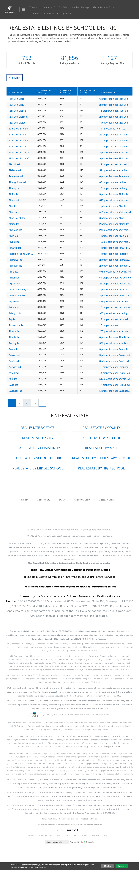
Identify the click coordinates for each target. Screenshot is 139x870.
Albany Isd (14, 188)
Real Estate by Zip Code (101, 437)
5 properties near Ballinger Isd (113, 391)
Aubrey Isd (14, 343)
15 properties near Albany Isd (113, 188)
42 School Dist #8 (18, 140)
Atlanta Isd (14, 337)
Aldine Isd (14, 194)
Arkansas (14, 307)
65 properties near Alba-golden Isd (112, 182)
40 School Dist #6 (18, 128)
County (67, 835)
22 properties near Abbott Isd (115, 164)
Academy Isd (16, 176)
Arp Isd (12, 319)
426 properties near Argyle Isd (113, 301)
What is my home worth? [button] (42, 7)
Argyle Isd (14, 301)
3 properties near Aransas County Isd (113, 289)
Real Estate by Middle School (37, 468)
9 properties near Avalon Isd (114, 355)
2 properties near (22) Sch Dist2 (113, 104)
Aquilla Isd (14, 283)
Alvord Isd (14, 241)
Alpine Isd (14, 224)
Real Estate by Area (101, 448)
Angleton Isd (15, 265)
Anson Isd (14, 277)
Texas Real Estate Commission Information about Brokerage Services (69, 824)
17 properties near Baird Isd (114, 384)
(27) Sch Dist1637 (18, 116)
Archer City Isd (17, 295)
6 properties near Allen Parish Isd (111, 218)
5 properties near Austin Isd (114, 349)
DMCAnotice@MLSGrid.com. (109, 746)
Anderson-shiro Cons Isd (20, 253)
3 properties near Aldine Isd (114, 194)
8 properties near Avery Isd (114, 361)
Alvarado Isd (15, 229)
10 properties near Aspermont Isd (109, 325)
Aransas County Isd (19, 289)
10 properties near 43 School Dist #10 (115, 146)
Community (95, 835)
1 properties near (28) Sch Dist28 (113, 122)
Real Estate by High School (101, 468)
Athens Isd (14, 331)
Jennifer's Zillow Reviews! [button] (42, 13)
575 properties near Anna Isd (115, 271)
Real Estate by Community (37, 448)
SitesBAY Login (106, 499)
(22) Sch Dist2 (16, 104)
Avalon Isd (14, 355)
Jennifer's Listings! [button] (79, 7)
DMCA (62, 499)
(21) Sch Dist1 (16, 98)
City (75, 835)
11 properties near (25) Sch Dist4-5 (114, 110)
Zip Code (84, 835)
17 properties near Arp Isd (113, 319)
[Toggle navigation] (23, 9)
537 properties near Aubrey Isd (114, 343)
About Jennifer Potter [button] (104, 7)
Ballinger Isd (15, 390)
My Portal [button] (66, 13)
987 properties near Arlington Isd (115, 313)
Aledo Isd (14, 200)
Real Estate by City (37, 437)
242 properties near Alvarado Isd (115, 230)
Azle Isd (13, 378)
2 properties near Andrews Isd (113, 259)
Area (105, 835)
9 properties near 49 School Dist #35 (114, 158)
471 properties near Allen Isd (115, 212)
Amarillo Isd (15, 247)
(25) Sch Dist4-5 (17, 110)
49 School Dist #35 (19, 158)
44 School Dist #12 (19, 152)
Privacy (24, 499)
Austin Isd (14, 349)
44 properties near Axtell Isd (114, 373)
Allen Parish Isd (17, 218)
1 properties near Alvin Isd (113, 235)
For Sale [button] (63, 7)
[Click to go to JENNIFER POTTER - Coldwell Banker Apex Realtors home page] (11, 9)
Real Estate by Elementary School (101, 458)
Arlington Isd (15, 313)
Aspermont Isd (16, 325)
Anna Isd (13, 271)
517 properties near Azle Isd (114, 378)
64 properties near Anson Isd (115, 277)
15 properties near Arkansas (114, 307)
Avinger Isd (15, 367)
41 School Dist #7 (18, 134)
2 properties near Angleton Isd (113, 265)
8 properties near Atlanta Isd (114, 337)
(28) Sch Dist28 (17, 122)
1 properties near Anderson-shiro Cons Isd (114, 253)
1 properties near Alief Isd (113, 206)
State (58, 835)
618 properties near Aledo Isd (113, 200)
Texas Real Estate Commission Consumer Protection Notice (69, 569)
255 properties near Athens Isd (114, 331)
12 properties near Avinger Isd (113, 367)
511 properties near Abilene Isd (114, 170)
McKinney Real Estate (45, 835)
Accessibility (43, 499)
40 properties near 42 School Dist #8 (115, 140)
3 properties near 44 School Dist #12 (114, 152)
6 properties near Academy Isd (114, 176)
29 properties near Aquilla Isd (115, 283)
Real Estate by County (101, 427)
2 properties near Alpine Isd (114, 224)
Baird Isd (13, 384)
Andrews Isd (15, 259)
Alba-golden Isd (17, 182)
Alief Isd (13, 206)
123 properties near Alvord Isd (113, 242)
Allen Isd (13, 212)
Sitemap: (31, 835)
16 (35, 402)
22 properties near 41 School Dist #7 (115, 134)
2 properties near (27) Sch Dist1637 (113, 116)
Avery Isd (14, 361)
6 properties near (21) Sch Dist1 (113, 99)
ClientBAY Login (82, 499)
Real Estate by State (38, 427)
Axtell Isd (14, 373)
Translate (90, 842)
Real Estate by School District (38, 458)
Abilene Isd (15, 170)
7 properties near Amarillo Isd (113, 248)
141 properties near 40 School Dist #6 (111, 128)
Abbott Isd (14, 164)
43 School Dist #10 (19, 146)
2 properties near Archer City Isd (115, 295)
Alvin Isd (13, 235)
